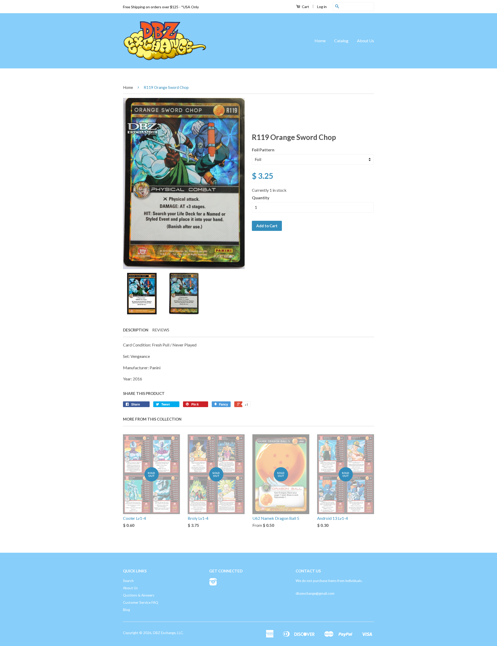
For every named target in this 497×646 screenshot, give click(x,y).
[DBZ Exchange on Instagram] (213, 583)
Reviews (160, 330)
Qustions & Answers (138, 595)
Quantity (260, 197)
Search (128, 581)
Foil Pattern (263, 149)
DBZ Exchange (164, 633)
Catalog (341, 40)
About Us (365, 40)
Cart (305, 6)
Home (320, 40)
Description (135, 330)
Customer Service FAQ (140, 602)
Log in (322, 6)
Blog (126, 610)
